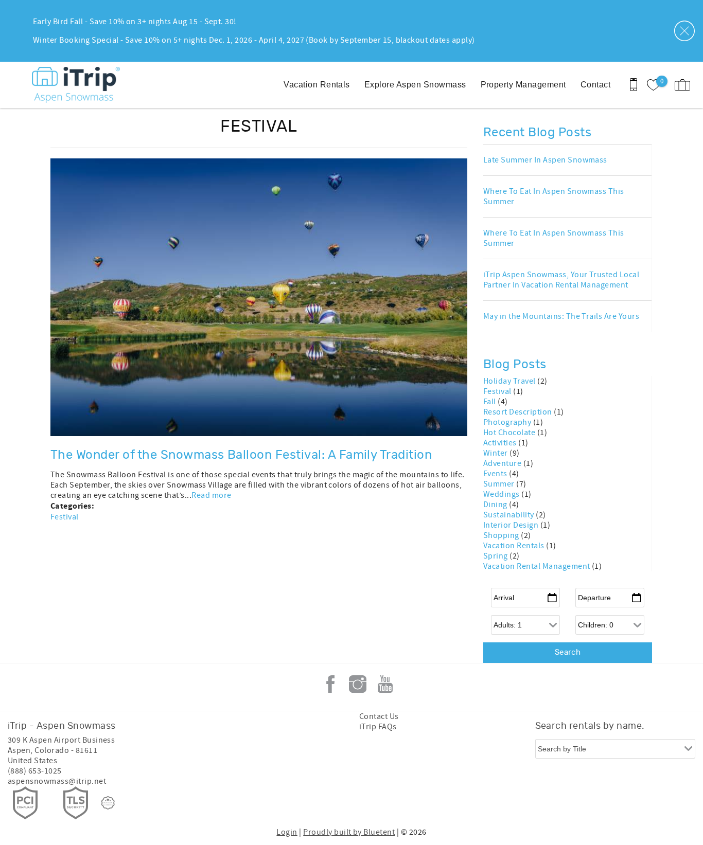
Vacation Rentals (317, 84)
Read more (211, 495)
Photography (508, 422)
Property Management (523, 84)
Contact (595, 84)
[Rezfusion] (108, 802)
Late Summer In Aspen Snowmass (545, 160)
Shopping (502, 535)
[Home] (78, 85)
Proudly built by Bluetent (349, 832)
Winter (496, 453)
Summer (499, 484)
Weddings (502, 494)
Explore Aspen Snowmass (415, 84)
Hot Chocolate (510, 432)
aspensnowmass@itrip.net (57, 781)
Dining (496, 504)
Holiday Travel (510, 381)
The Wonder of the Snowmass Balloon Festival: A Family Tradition (241, 455)
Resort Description (518, 412)
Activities (500, 443)
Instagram (357, 684)
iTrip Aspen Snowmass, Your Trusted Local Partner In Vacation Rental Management (561, 279)
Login (286, 832)
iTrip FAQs (378, 727)
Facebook (330, 684)
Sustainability (509, 515)
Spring (496, 556)
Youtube (385, 684)
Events (496, 474)
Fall (490, 402)
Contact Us (379, 716)
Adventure (503, 463)
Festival (64, 517)
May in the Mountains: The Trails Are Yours (561, 316)
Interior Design (511, 525)
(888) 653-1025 (35, 771)
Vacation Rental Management (537, 566)
